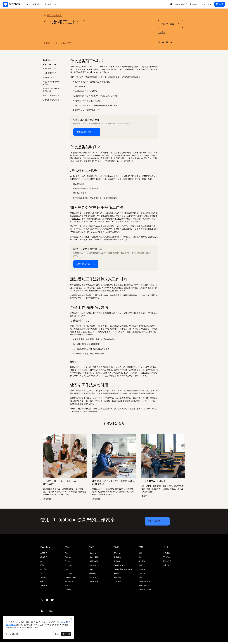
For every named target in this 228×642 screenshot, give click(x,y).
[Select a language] (171, 4)
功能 (42, 565)
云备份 (91, 569)
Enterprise (69, 565)
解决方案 (43, 569)
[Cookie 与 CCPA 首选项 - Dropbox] (38, 627)
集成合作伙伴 (144, 585)
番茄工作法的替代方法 (51, 96)
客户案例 (142, 561)
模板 (42, 581)
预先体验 (43, 577)
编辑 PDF (93, 573)
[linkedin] (166, 42)
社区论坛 (142, 573)
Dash (67, 569)
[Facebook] (47, 600)
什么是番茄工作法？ (50, 69)
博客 (140, 553)
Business (68, 561)
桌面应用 (43, 553)
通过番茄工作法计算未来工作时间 (51, 90)
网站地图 (117, 577)
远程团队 (76, 218)
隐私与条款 (118, 561)
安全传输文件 (94, 565)
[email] (170, 42)
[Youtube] (52, 600)
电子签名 (92, 577)
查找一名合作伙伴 (145, 589)
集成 (42, 561)
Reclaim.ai (69, 581)
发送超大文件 (94, 553)
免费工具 (43, 585)
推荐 (140, 577)
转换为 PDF (93, 581)
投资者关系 (167, 561)
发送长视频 (93, 557)
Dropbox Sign (70, 577)
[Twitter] (42, 600)
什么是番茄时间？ (49, 73)
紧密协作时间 (89, 393)
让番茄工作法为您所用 (51, 100)
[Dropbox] (13, 4)
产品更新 (68, 589)
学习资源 (117, 581)
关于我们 (166, 553)
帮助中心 (117, 553)
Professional (69, 557)
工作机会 (166, 557)
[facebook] (163, 42)
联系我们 (117, 557)
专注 (119, 218)
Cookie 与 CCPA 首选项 (123, 569)
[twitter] (159, 42)
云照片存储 (93, 561)
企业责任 (166, 565)
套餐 (66, 585)
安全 (42, 573)
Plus (66, 553)
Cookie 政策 (118, 565)
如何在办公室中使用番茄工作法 (51, 83)
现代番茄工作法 (48, 77)
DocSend (68, 573)
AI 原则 (116, 573)
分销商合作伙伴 (144, 581)
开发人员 (142, 569)
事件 (140, 557)
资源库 (141, 565)
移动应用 (43, 557)
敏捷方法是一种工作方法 (80, 367)
